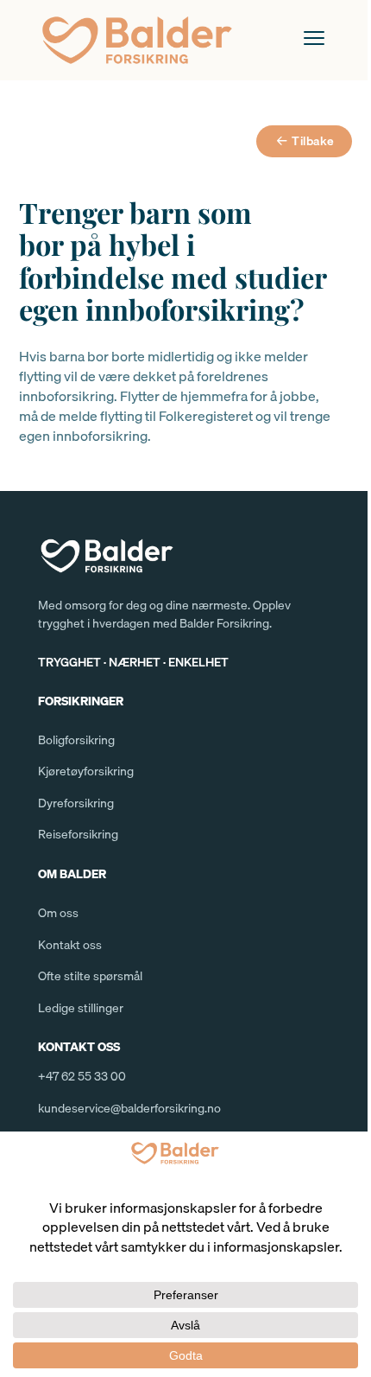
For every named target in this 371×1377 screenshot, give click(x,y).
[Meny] (314, 38)
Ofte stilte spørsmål (90, 975)
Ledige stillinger (80, 1007)
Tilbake (313, 140)
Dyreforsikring (76, 803)
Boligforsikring (76, 739)
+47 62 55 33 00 (82, 1076)
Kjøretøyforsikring (86, 771)
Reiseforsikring (78, 834)
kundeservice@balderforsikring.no (129, 1108)
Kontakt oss (70, 944)
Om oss (58, 912)
